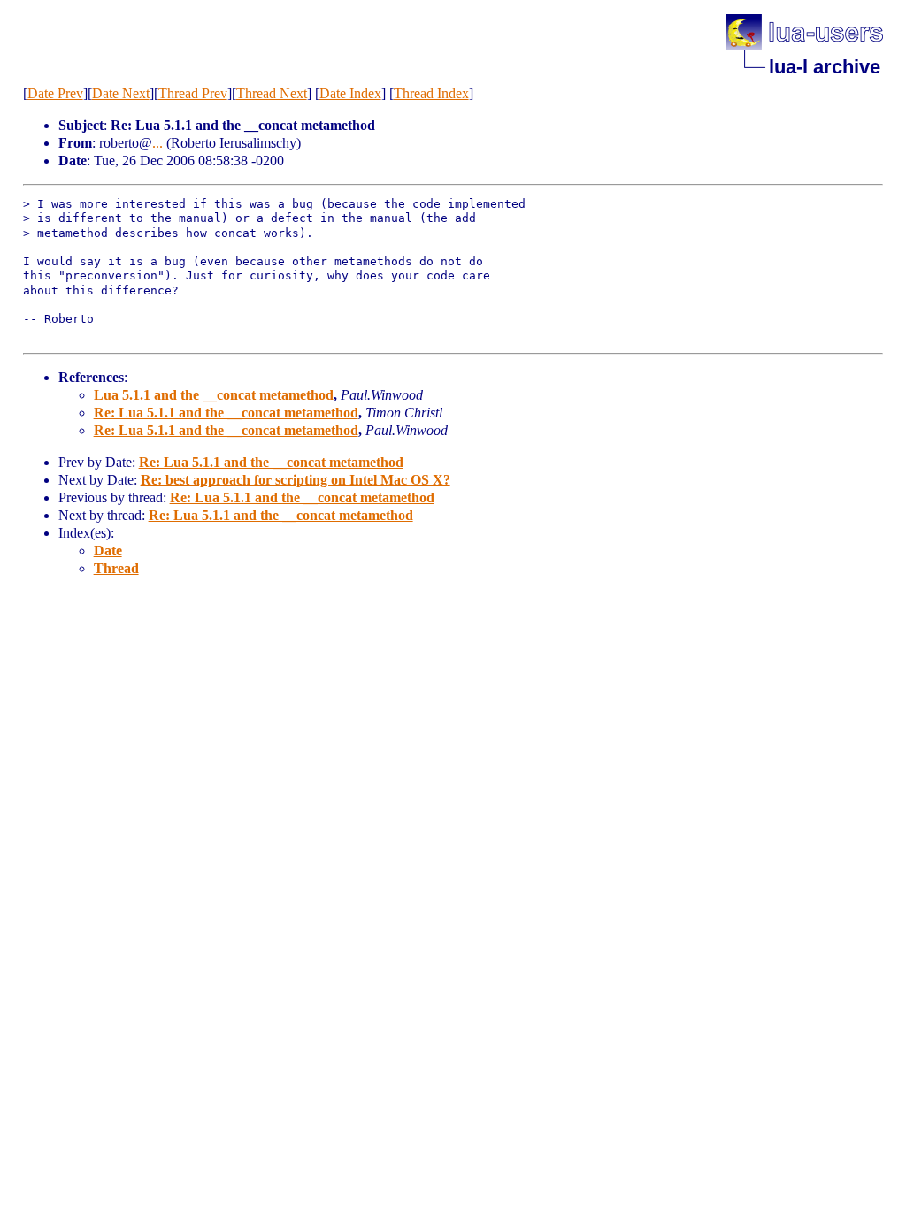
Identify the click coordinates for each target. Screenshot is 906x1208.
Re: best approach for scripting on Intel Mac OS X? (295, 479)
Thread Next (271, 93)
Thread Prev (192, 93)
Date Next (121, 93)
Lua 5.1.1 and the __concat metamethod (214, 394)
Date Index (350, 93)
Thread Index (431, 93)
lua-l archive (824, 67)
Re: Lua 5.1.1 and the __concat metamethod (226, 412)
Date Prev (55, 93)
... (157, 142)
